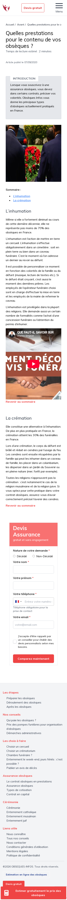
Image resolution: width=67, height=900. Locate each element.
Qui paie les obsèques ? (21, 720)
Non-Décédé (44, 556)
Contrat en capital (17, 794)
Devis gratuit (33, 8)
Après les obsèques (18, 706)
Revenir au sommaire (20, 401)
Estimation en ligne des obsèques (26, 874)
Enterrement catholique (21, 812)
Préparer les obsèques (20, 698)
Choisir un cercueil (17, 746)
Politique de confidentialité (23, 855)
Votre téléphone (25, 594)
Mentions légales (17, 851)
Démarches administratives (23, 733)
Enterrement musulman (21, 816)
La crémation (22, 200)
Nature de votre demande (31, 550)
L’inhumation (21, 196)
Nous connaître (16, 834)
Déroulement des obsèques (23, 702)
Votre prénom (23, 578)
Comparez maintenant (33, 658)
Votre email (22, 617)
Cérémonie (13, 807)
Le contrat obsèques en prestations (29, 781)
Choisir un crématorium (20, 751)
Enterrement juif (16, 820)
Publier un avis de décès (21, 768)
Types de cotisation (19, 790)
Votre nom (21, 562)
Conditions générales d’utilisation (27, 847)
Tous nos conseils (17, 838)
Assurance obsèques (19, 785)
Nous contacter (16, 842)
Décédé (22, 556)
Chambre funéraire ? (19, 755)
